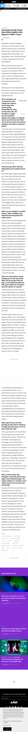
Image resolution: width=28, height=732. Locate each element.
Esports (9, 541)
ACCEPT (7, 729)
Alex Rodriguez (6, 536)
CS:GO (3, 541)
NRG (3, 548)
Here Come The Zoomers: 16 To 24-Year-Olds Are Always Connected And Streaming (14, 598)
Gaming (17, 541)
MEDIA (3, 594)
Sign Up (20, 1)
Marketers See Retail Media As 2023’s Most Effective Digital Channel (14, 630)
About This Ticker (7, 8)
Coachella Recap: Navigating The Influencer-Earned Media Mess (12, 660)
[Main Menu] (2, 1)
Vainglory (5, 550)
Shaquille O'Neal (17, 548)
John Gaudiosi (6, 37)
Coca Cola (5, 538)
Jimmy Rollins (6, 545)
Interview (4, 27)
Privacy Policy (6, 712)
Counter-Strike (15, 538)
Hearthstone (6, 543)
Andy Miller (17, 536)
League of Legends (18, 545)
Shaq (7, 548)
